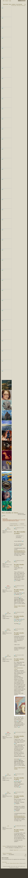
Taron (8, 585)
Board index (5, 4)
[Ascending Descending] (18, 847)
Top (25, 4)
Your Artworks (19, 4)
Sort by (6, 847)
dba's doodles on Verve (10, 513)
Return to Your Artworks (7, 853)
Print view (23, 5)
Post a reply (4, 523)
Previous (4, 846)
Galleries (13, 4)
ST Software (16, 867)
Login (10, 0)
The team (7, 863)
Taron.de (16, 605)
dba (8, 560)
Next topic (19, 5)
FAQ (3, 0)
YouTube (16, 607)
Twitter (19, 605)
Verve (10, 4)
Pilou (8, 527)
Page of (16, 525)
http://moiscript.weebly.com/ (19, 550)
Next (24, 846)
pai (8, 825)
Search (6, 0)
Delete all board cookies (14, 863)
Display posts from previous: (12, 846)
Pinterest (23, 605)
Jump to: (4, 854)
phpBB (8, 866)
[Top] (25, 557)
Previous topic (13, 5)
